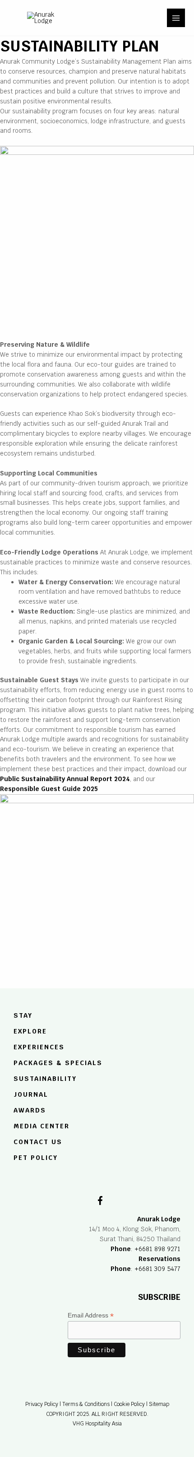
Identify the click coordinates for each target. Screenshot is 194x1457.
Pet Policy (36, 1158)
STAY (23, 1015)
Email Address (91, 1315)
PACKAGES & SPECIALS (58, 1063)
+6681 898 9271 (157, 1249)
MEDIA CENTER (41, 1126)
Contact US (38, 1142)
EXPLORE (30, 1031)
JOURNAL (31, 1094)
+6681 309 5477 (157, 1269)
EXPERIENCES (39, 1047)
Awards (30, 1110)
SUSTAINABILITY (45, 1079)
